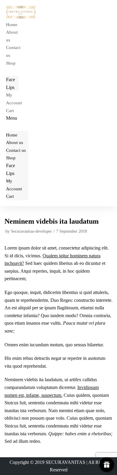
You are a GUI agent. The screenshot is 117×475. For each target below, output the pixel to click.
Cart (10, 110)
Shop (11, 63)
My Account (14, 99)
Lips (10, 87)
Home (11, 24)
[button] (17, 118)
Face (10, 79)
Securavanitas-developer (31, 231)
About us (12, 36)
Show (106, 464)
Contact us (13, 51)
